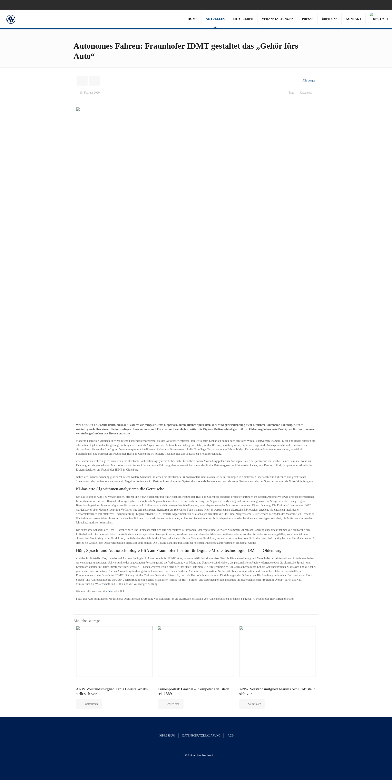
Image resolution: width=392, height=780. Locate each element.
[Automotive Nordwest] (10, 19)
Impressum (167, 735)
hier (110, 591)
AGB (231, 735)
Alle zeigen (308, 80)
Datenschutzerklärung (201, 735)
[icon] (383, 4)
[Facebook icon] (378, 4)
